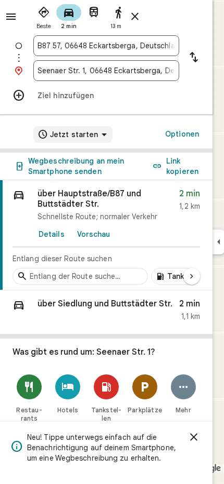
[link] (106, 235)
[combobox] (106, 45)
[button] (106, 312)
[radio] (43, 15)
